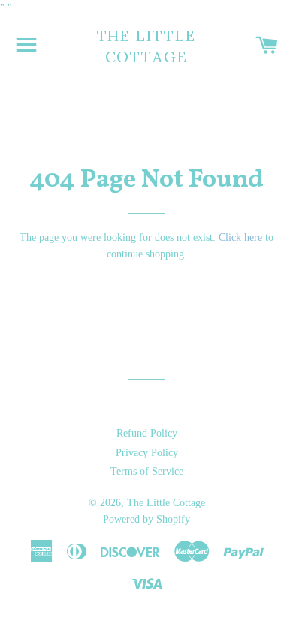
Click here (240, 237)
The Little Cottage (147, 46)
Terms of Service (146, 471)
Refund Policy (146, 433)
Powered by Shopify (146, 519)
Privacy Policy (147, 452)
